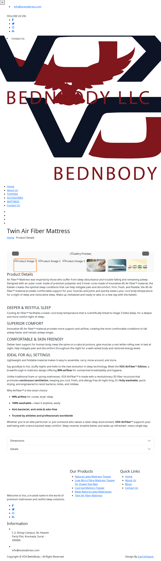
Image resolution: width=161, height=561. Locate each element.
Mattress (13, 201)
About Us (12, 190)
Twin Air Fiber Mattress (88, 495)
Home (10, 186)
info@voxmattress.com (27, 6)
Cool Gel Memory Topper (90, 488)
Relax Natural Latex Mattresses (93, 491)
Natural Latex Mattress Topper (93, 476)
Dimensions (17, 440)
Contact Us (13, 205)
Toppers (12, 194)
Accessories (15, 198)
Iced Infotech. (146, 556)
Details (14, 449)
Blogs (128, 484)
